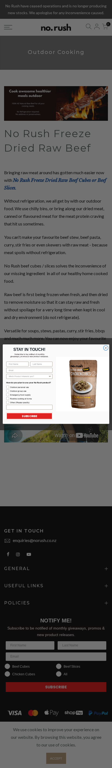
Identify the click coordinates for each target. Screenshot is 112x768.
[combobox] (29, 376)
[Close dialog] (105, 347)
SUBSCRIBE (29, 416)
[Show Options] (49, 376)
